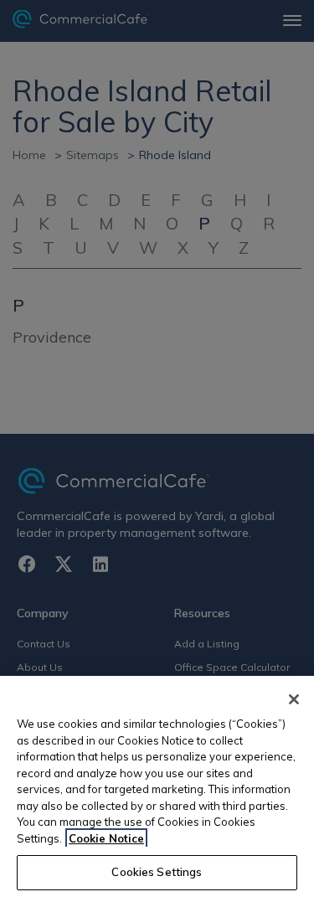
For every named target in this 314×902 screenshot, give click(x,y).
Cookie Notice (106, 838)
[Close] (293, 699)
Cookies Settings (156, 872)
